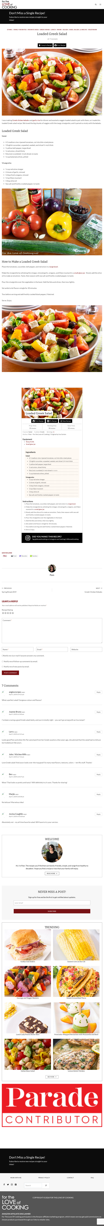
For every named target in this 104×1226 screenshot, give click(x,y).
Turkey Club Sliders (27, 962)
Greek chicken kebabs (20, 120)
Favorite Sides (33, 29)
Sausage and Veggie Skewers (28, 998)
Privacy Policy (44, 1178)
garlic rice (36, 120)
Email (40, 649)
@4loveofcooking (41, 539)
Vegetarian (92, 29)
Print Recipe (61, 45)
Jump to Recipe (46, 45)
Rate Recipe (66, 421)
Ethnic (9, 29)
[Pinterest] (16, 1184)
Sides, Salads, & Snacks (78, 29)
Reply (99, 692)
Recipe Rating (7, 610)
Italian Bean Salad (28, 1071)
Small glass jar (31, 444)
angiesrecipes (15, 692)
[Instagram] (12, 1184)
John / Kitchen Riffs (18, 754)
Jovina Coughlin (16, 814)
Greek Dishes (45, 29)
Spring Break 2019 (9, 590)
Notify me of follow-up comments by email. (21, 661)
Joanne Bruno (15, 712)
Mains (59, 29)
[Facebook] (4, 1184)
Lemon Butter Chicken (76, 1071)
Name (6, 649)
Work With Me (15, 1178)
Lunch (53, 29)
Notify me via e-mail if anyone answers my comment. (23, 656)
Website (75, 649)
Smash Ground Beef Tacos (76, 998)
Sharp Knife (30, 442)
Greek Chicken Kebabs (93, 590)
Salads (65, 29)
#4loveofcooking (73, 539)
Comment (7, 620)
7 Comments (54, 39)
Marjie (12, 794)
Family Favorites (20, 29)
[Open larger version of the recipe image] (52, 403)
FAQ (92, 1178)
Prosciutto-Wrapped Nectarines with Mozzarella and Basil (76, 1034)
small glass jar (79, 273)
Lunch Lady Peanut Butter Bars (27, 1034)
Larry (11, 731)
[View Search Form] (95, 4)
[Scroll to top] (99, 1218)
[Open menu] (100, 4)
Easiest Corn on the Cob (76, 962)
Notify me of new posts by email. (16, 666)
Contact (70, 1178)
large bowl (54, 267)
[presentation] (27, 944)
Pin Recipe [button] (53, 421)
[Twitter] (8, 1184)
